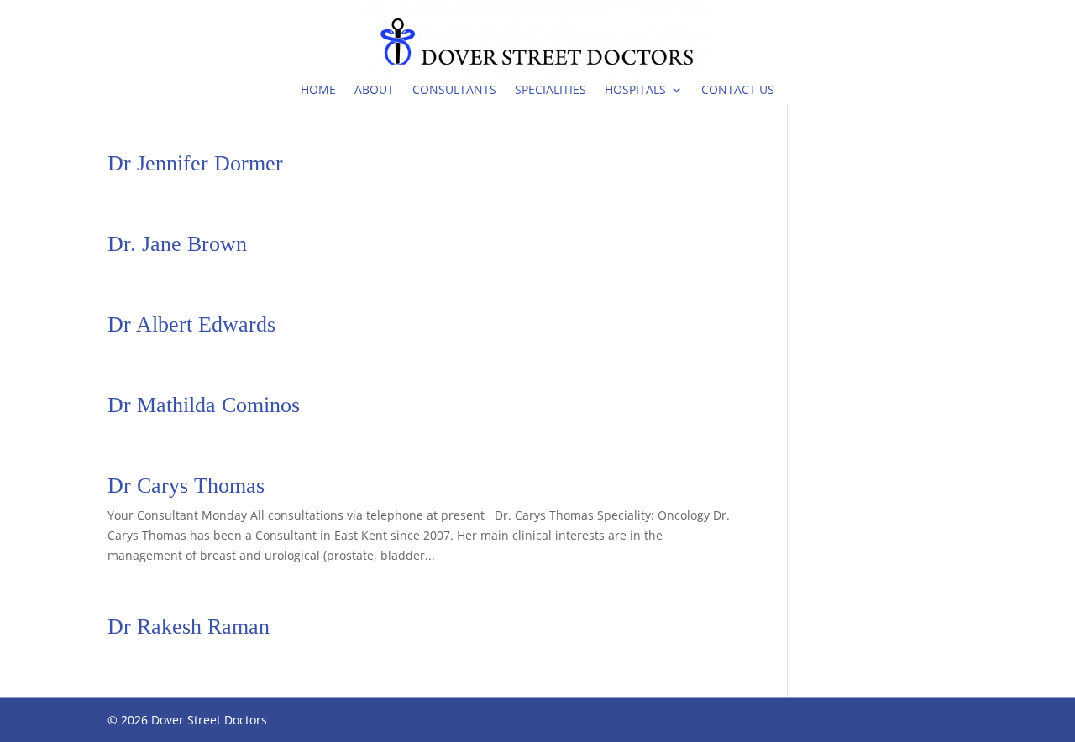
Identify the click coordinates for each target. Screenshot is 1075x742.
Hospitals (635, 89)
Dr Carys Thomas (186, 485)
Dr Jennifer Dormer (195, 163)
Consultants (454, 89)
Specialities (550, 89)
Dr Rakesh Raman (189, 626)
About (374, 89)
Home (318, 89)
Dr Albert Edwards (191, 324)
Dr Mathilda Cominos (204, 405)
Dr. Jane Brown (177, 244)
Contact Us (737, 89)
